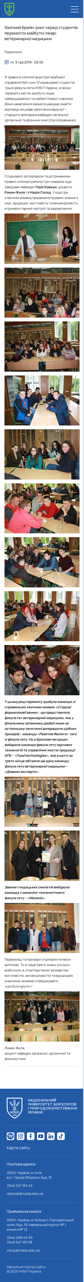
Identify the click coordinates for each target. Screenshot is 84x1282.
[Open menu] (75, 9)
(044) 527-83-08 (19, 1242)
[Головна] (9, 9)
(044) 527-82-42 (19, 1185)
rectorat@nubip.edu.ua (25, 1193)
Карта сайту (18, 1148)
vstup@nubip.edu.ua (23, 1250)
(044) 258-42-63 (19, 1237)
